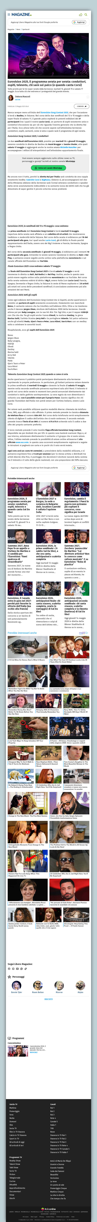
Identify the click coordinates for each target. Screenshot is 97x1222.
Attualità (13, 1185)
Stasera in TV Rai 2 (58, 1139)
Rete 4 (53, 1118)
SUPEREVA (53, 1214)
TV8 (51, 1128)
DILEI (71, 1211)
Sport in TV (14, 1139)
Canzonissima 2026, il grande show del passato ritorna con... (38, 1048)
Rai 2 (52, 1111)
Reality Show (14, 1161)
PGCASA (46, 1211)
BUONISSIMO (45, 1214)
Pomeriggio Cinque (58, 1188)
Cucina (12, 1181)
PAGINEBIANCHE (55, 1211)
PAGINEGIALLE (25, 1211)
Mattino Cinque (57, 1192)
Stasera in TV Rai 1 (58, 1135)
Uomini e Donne (57, 1164)
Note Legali (34, 1216)
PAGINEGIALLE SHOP (37, 1211)
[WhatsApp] (21, 968)
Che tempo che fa (58, 1198)
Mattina (12, 1108)
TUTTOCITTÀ (64, 1211)
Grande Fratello (57, 1168)
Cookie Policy (50, 1216)
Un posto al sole (57, 1185)
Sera (11, 1115)
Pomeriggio (14, 1111)
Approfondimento (17, 1188)
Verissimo (54, 1178)
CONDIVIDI (80, 106)
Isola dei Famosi (57, 1171)
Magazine (11, 29)
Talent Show (14, 1164)
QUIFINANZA (84, 1211)
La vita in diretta (57, 1195)
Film (11, 1125)
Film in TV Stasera (17, 1132)
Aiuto (72, 1216)
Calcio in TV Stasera (17, 1135)
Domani (12, 1121)
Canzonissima (14, 1043)
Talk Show (13, 1167)
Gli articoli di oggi (16, 1142)
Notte (11, 1118)
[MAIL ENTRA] (81, 15)
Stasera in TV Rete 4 (59, 1145)
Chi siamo (26, 1216)
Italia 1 (53, 1125)
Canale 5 (54, 1121)
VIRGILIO (17, 1211)
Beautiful (54, 1175)
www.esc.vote (22, 442)
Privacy (42, 1216)
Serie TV (13, 1128)
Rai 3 (52, 1115)
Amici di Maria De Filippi (60, 1161)
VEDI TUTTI (48, 999)
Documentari (15, 1191)
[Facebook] (9, 968)
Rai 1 (52, 1108)
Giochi (12, 1198)
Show (11, 1195)
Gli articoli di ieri (16, 1145)
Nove (52, 1132)
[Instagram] (13, 968)
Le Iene (53, 1181)
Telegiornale (14, 1178)
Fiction (12, 1174)
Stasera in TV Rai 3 (58, 1142)
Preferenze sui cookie (63, 1216)
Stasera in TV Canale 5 (59, 1149)
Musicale (33, 1052)
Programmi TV (15, 1157)
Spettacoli (25, 29)
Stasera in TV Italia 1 (59, 1152)
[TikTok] (25, 968)
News (18, 29)
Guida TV (13, 1104)
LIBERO (11, 1211)
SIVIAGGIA (76, 1211)
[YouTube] (17, 968)
